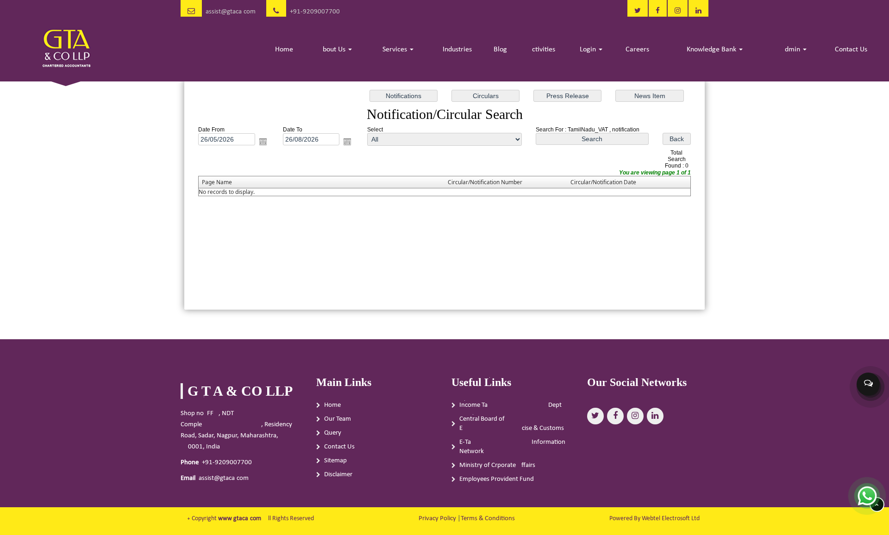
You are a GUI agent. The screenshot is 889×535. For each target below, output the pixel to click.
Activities (541, 49)
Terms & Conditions (488, 518)
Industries (457, 49)
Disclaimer (338, 474)
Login (589, 49)
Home (284, 49)
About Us (333, 49)
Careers (637, 49)
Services (395, 49)
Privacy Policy (437, 518)
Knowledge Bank (712, 49)
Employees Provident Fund (496, 479)
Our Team (337, 419)
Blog (500, 49)
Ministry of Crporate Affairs (497, 465)
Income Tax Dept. (511, 405)
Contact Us (851, 49)
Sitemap (335, 460)
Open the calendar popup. (263, 142)
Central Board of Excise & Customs (511, 424)
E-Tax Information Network (512, 447)
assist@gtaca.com (231, 11)
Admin (791, 49)
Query (332, 432)
